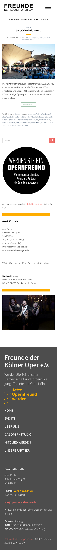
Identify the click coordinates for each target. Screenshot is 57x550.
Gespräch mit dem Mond (28, 30)
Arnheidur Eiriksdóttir (23, 117)
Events (28, 27)
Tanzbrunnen (11, 125)
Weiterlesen (28, 104)
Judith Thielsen (44, 119)
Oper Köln (37, 122)
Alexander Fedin (34, 114)
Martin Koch (24, 122)
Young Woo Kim (22, 125)
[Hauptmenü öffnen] (48, 7)
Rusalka (44, 122)
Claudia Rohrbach (37, 117)
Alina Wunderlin (8, 117)
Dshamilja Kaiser (8, 119)
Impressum (26, 539)
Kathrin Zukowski (8, 122)
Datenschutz (11, 539)
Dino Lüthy (49, 117)
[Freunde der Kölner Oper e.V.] (18, 7)
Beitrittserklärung (34, 204)
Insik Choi (34, 119)
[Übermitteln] (52, 140)
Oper (31, 122)
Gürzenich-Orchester (23, 119)
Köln (17, 122)
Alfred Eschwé (46, 114)
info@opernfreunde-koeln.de (20, 502)
